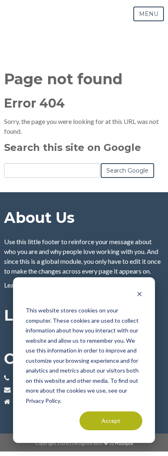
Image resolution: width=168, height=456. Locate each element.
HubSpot (124, 443)
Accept (111, 420)
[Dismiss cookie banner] (139, 295)
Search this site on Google (72, 147)
